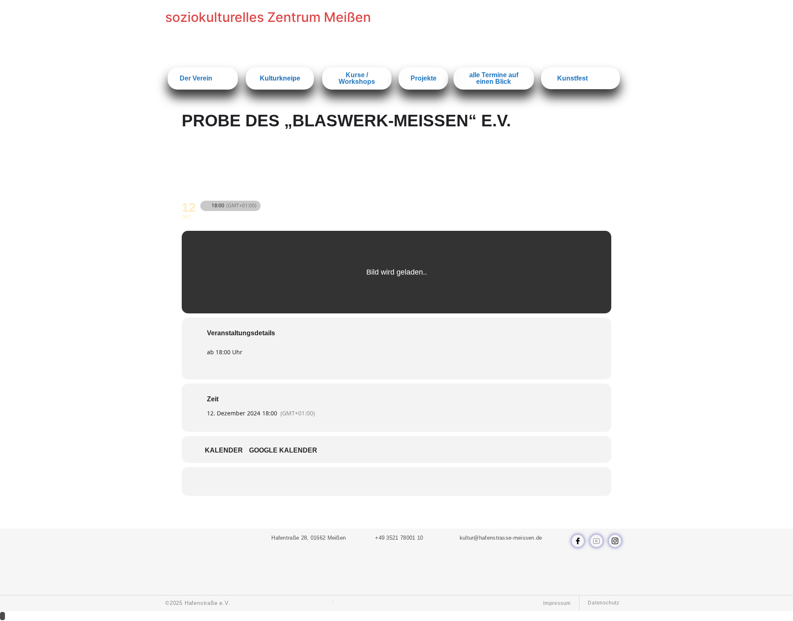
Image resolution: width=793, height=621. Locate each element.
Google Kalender (283, 450)
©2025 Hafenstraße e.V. (197, 603)
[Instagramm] (615, 541)
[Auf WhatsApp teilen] (386, 481)
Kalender (224, 450)
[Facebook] (578, 541)
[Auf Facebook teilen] (365, 481)
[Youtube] (596, 541)
